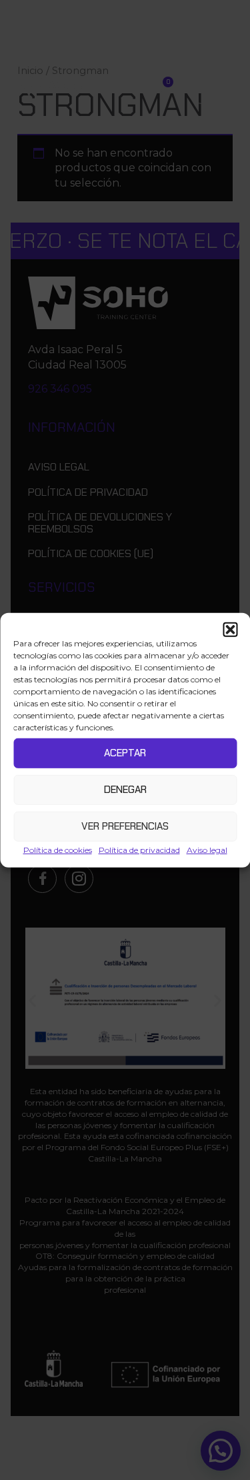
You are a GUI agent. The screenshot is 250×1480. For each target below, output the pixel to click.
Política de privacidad (139, 849)
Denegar (125, 789)
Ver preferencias (125, 826)
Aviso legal (207, 849)
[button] (230, 629)
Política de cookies (57, 849)
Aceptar (125, 753)
